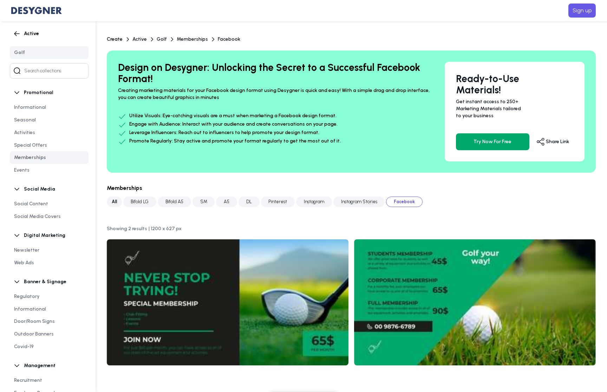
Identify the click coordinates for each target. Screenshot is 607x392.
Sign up (582, 10)
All (114, 201)
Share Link (557, 142)
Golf (162, 39)
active (139, 39)
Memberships (192, 39)
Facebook (229, 39)
